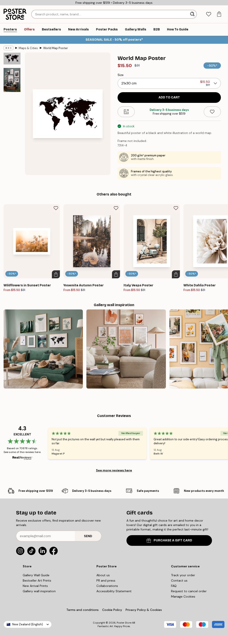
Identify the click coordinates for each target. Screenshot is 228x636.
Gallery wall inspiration (39, 591)
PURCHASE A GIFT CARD (173, 540)
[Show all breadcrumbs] (8, 48)
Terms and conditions (82, 610)
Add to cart (169, 97)
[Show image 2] (12, 80)
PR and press (105, 580)
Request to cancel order (189, 591)
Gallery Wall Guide (36, 575)
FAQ (174, 586)
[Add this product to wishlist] (212, 111)
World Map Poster (55, 48)
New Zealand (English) (27, 624)
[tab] (208, 14)
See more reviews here (114, 470)
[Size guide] (126, 111)
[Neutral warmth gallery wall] (126, 349)
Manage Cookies (183, 596)
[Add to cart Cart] (56, 274)
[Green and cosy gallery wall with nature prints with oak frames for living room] (43, 349)
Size (121, 75)
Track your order (183, 575)
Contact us (179, 580)
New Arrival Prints (35, 586)
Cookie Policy (112, 610)
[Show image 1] (12, 58)
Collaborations (107, 586)
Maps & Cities (28, 48)
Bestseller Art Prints (37, 580)
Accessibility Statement (114, 591)
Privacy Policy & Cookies (144, 610)
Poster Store (124, 622)
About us (103, 575)
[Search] (193, 14)
